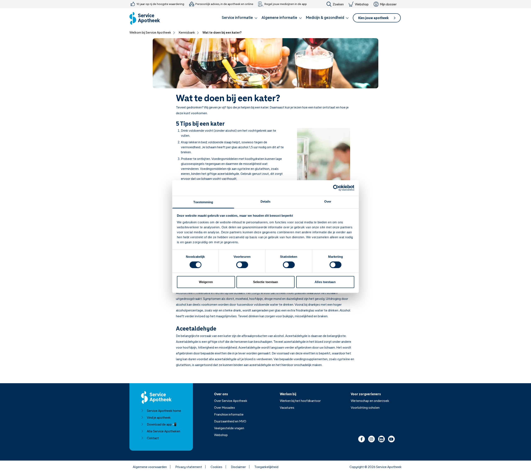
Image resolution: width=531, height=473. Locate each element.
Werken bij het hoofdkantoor (300, 400)
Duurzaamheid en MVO (230, 421)
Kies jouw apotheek (373, 18)
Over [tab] (327, 201)
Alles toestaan (325, 282)
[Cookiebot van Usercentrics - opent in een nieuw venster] (336, 188)
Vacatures (287, 407)
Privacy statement (188, 466)
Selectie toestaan (265, 282)
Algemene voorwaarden (150, 466)
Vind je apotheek (159, 417)
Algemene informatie (279, 17)
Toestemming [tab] (203, 202)
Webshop (362, 4)
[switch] (242, 264)
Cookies (216, 466)
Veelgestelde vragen (229, 428)
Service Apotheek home (164, 410)
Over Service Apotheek (230, 400)
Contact (153, 438)
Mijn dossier (388, 4)
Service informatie (237, 17)
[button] (239, 18)
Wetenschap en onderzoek (370, 400)
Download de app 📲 (162, 424)
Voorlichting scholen (365, 407)
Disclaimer (238, 466)
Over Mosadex (224, 407)
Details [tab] (266, 201)
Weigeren (206, 282)
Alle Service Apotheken (163, 431)
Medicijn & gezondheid (325, 17)
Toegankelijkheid (266, 466)
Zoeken (338, 4)
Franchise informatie (229, 414)
